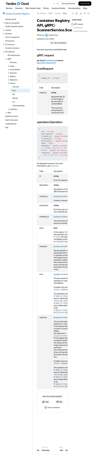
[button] (57, 3)
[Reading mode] (72, 13)
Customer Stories (58, 8)
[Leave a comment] (88, 13)
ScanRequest (78, 28)
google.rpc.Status (61, 274)
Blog (85, 8)
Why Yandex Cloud (33, 8)
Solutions (19, 8)
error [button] (56, 290)
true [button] (58, 237)
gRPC (51, 13)
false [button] (67, 232)
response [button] (60, 242)
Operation (54, 166)
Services (9, 8)
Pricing (46, 8)
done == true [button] (61, 310)
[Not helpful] (84, 13)
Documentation (74, 8)
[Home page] (18, 3)
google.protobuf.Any (62, 246)
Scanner (58, 13)
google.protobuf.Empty (63, 336)
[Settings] (76, 13)
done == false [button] (62, 296)
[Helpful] (81, 13)
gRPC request (78, 24)
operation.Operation (80, 31)
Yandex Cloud (53, 35)
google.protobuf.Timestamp (65, 196)
